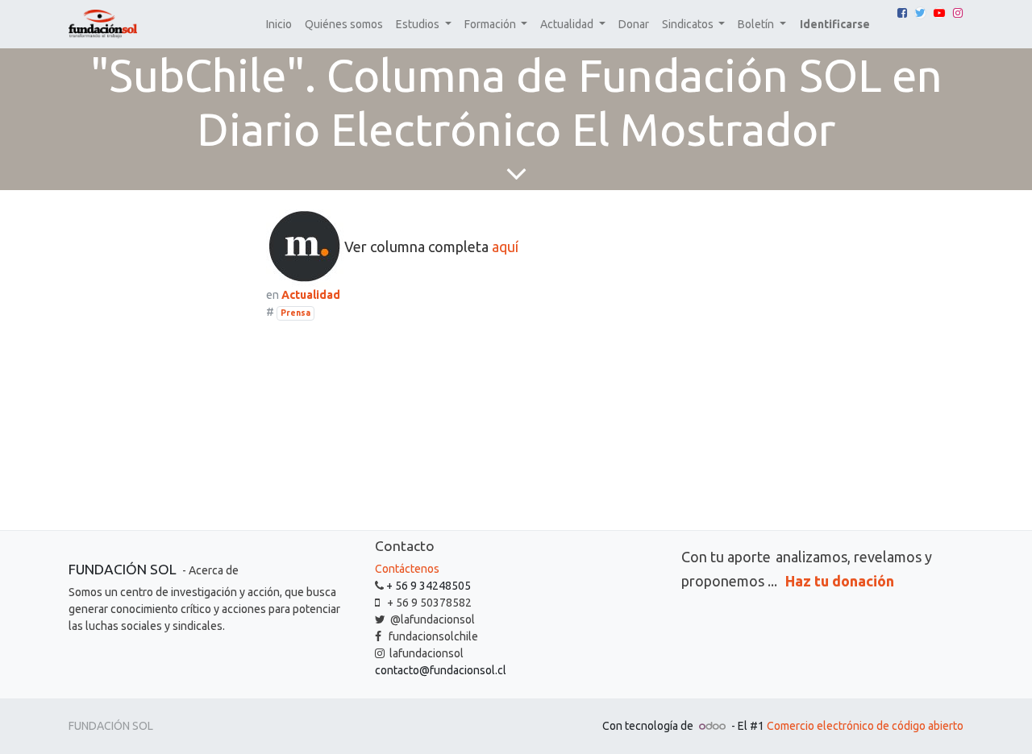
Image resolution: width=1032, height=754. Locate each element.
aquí (505, 246)
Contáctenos (407, 568)
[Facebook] (902, 12)
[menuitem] (279, 24)
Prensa (295, 312)
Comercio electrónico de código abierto (865, 725)
